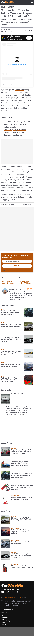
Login (3, 622)
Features (14, 528)
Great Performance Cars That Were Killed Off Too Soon (21, 543)
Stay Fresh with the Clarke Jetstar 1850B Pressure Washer (22, 566)
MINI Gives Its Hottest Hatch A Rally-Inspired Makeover (11, 365)
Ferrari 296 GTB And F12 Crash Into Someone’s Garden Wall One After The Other (8, 282)
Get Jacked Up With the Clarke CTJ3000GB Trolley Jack (21, 498)
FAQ (2, 615)
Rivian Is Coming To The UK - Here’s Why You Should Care (11, 325)
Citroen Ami (19, 90)
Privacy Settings (6, 620)
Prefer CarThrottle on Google (14, 37)
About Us (4, 612)
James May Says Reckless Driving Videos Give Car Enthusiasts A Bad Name (15, 132)
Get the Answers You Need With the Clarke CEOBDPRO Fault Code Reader (22, 487)
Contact (3, 614)
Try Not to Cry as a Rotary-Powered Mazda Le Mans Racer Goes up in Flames (11, 379)
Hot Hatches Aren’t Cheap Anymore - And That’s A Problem (20, 531)
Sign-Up (3, 624)
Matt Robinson (5, 29)
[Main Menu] (32, 2)
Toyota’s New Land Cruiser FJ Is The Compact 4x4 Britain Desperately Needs (11, 312)
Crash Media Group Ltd (12, 597)
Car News (11, 7)
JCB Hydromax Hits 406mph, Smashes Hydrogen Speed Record (11, 353)
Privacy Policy (6, 270)
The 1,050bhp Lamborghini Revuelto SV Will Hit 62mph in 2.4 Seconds (11, 339)
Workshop (15, 484)
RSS (2, 619)
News (2, 309)
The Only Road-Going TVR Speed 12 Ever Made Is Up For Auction (25, 282)
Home (3, 7)
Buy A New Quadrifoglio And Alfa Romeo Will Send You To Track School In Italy (17, 124)
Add (28, 38)
